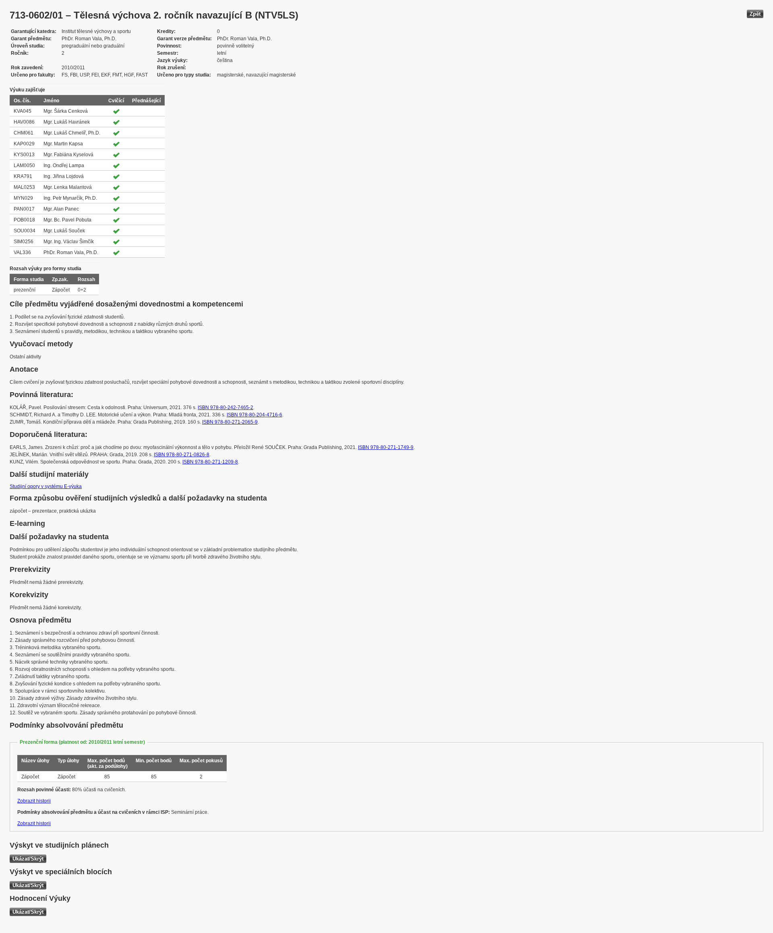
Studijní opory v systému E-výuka (46, 486)
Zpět (755, 14)
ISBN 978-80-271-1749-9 (385, 447)
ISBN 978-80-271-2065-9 (230, 422)
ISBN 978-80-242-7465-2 (225, 407)
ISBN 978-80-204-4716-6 (254, 415)
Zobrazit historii (34, 801)
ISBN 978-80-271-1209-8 (210, 462)
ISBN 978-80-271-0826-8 (181, 454)
